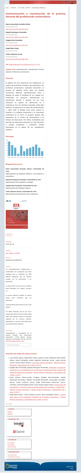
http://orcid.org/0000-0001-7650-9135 (17, 45)
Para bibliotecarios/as (14, 457)
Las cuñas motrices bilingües (42, 363)
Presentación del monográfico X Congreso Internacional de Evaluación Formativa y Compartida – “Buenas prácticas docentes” (38, 387)
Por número (11, 443)
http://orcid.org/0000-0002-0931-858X (17, 29)
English (10, 412)
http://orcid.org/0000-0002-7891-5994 (17, 37)
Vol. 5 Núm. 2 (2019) (24, 7)
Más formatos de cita (13, 345)
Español (10, 414)
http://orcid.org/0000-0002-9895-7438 (17, 59)
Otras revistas (12, 447)
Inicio (7, 7)
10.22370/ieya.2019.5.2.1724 (16, 341)
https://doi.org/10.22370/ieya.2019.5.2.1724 (24, 64)
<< (7, 404)
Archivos (13, 7)
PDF (9, 234)
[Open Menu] (6, 2)
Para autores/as (12, 455)
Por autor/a (11, 445)
